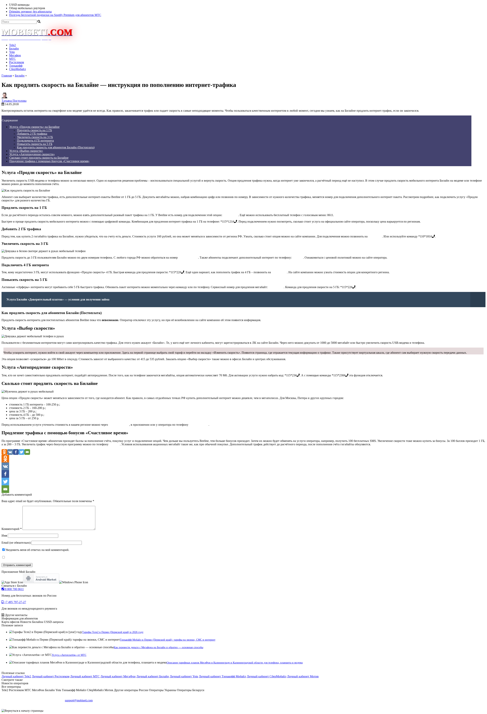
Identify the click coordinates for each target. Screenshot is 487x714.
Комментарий (12, 528)
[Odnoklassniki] (4, 452)
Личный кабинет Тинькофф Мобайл (222, 676)
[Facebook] (16, 452)
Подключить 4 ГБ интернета (35, 140)
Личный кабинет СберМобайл (266, 676)
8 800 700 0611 (14, 589)
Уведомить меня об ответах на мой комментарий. (37, 549)
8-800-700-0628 (188, 257)
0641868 (114, 444)
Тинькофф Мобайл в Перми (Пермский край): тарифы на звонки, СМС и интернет (167, 639)
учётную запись (119, 424)
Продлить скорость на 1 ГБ (34, 130)
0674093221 (230, 215)
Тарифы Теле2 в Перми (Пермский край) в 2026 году (112, 632)
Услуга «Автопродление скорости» (32, 154)
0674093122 (276, 287)
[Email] (27, 452)
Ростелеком (16, 62)
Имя (4, 535)
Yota (12, 52)
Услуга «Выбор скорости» (26, 150)
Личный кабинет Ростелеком (50, 676)
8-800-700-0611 (198, 424)
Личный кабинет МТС (85, 676)
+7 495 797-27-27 (14, 602)
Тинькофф (15, 65)
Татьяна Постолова (14, 100)
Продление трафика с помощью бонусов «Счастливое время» (49, 161)
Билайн (14, 48)
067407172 (375, 236)
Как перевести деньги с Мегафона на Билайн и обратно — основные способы (158, 647)
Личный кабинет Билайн (152, 676)
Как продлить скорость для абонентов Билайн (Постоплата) (56, 147)
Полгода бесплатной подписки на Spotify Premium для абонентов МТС (55, 15)
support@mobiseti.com (79, 700)
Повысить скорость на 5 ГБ (34, 144)
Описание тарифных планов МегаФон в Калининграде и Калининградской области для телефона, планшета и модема (235, 662)
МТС (12, 58)
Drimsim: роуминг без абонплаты (30, 11)
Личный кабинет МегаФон (118, 676)
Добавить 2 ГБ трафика (32, 133)
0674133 (297, 257)
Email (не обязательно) (16, 542)
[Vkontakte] (10, 452)
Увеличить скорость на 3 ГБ (35, 137)
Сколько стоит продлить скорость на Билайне (38, 157)
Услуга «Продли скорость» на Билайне (34, 126)
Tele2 (12, 45)
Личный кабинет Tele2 (16, 676)
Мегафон (15, 55)
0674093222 (279, 272)
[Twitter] (21, 452)
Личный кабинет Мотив (303, 676)
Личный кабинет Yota (184, 676)
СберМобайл (17, 69)
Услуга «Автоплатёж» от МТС (69, 655)
